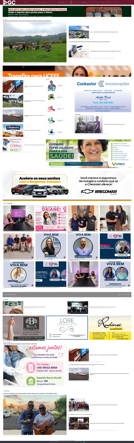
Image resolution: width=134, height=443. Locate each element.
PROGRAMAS (97, 2)
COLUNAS (57, 2)
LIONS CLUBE (80, 2)
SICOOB (114, 2)
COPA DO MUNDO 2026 (60, 2)
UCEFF (116, 2)
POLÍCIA (92, 2)
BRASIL (47, 2)
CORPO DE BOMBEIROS (63, 2)
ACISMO (37, 2)
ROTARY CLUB (103, 2)
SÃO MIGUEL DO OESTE (108, 2)
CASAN (49, 2)
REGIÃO (101, 2)
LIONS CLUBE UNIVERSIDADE (83, 2)
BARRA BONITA (44, 2)
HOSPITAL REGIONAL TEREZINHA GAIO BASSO (71, 2)
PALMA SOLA (86, 2)
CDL (51, 2)
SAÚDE (111, 2)
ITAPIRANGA (74, 2)
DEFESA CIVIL (66, 2)
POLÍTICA (95, 2)
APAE (41, 2)
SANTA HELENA (106, 2)
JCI (77, 2)
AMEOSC (39, 2)
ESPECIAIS (70, 429)
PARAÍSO (89, 2)
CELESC (54, 2)
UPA (118, 2)
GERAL (68, 2)
